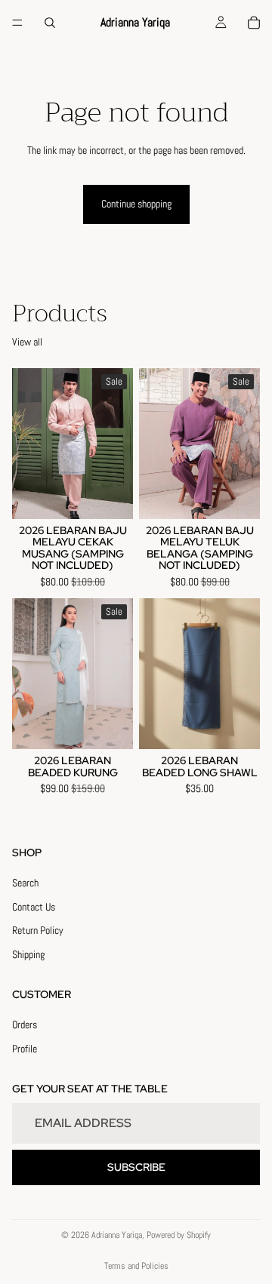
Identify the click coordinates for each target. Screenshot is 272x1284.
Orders (24, 1024)
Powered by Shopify (179, 1235)
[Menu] (17, 22)
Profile (24, 1048)
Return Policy (37, 931)
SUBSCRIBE (136, 1167)
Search (25, 882)
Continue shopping (136, 203)
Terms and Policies (136, 1266)
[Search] (49, 22)
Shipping (28, 954)
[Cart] (253, 22)
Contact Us (33, 907)
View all (27, 342)
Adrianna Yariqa (116, 1235)
